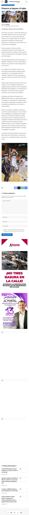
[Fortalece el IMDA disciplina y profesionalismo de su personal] (23, 490)
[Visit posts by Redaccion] (3, 25)
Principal (11, 5)
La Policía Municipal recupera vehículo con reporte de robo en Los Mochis (10, 470)
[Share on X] (11, 512)
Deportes (4, 5)
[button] (3, 1)
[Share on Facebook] (8, 512)
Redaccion (7, 24)
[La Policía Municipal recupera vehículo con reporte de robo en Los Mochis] (23, 470)
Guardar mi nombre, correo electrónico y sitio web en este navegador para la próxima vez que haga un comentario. (13, 230)
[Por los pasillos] (12, 1)
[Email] (14, 512)
